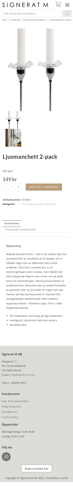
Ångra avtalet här (37, 468)
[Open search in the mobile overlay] (36, 13)
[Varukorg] (59, 4)
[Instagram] (6, 456)
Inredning (15, 19)
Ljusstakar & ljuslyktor (34, 19)
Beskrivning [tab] (11, 223)
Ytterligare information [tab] (19, 229)
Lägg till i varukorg (44, 186)
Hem (4, 19)
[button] (67, 4)
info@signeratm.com (23, 374)
